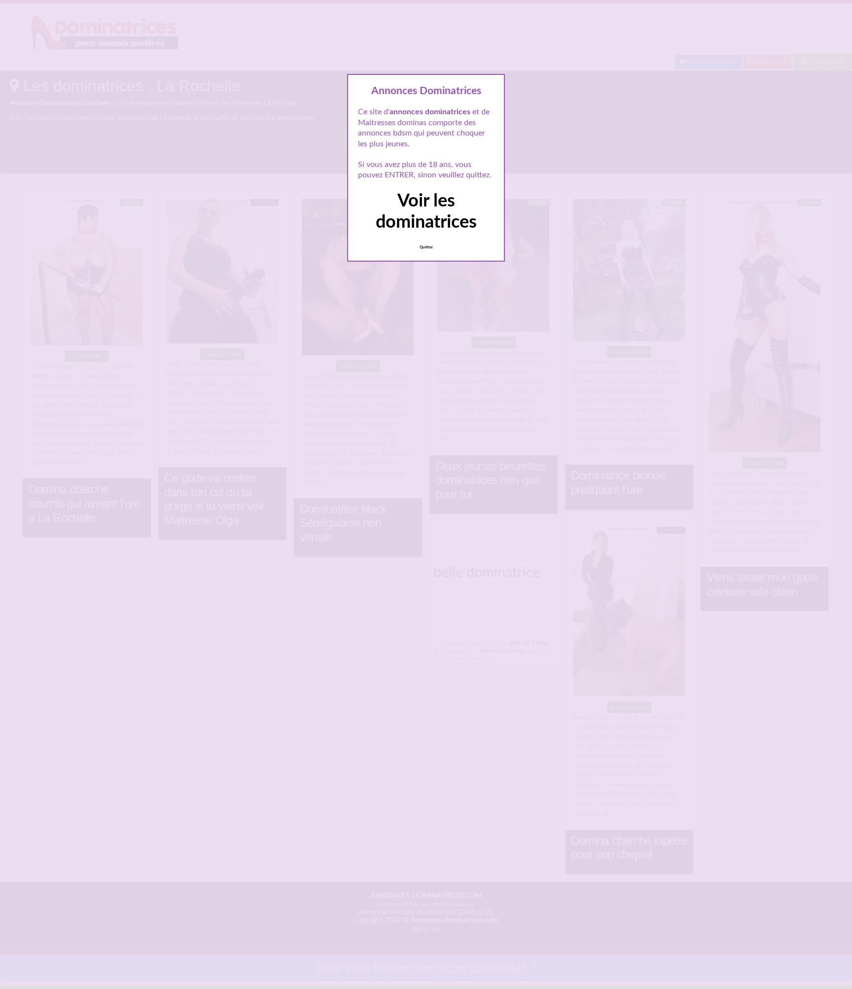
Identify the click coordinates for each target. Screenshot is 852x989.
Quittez (426, 247)
